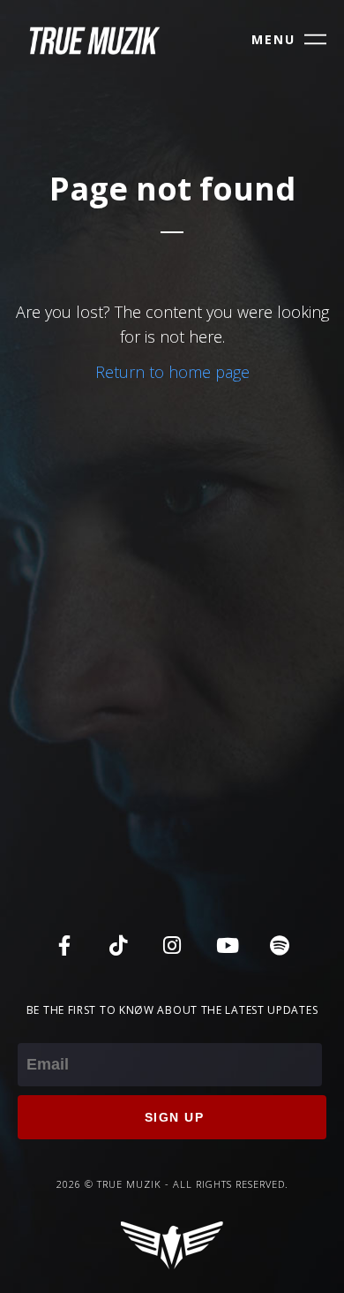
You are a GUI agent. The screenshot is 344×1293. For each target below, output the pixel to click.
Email (37, 1030)
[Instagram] (172, 945)
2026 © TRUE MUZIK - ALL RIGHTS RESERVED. (172, 1184)
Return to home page (172, 371)
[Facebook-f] (64, 945)
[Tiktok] (118, 945)
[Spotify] (279, 945)
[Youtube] (226, 945)
